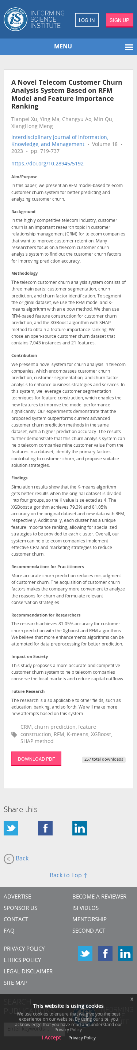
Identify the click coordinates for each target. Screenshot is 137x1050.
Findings (19, 478)
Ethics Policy (22, 960)
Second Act (88, 931)
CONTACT (16, 920)
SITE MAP (15, 983)
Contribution (24, 356)
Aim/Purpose (24, 177)
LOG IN (87, 20)
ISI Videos (85, 908)
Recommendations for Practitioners (47, 567)
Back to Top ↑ (69, 876)
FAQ (9, 931)
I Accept (51, 1038)
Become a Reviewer (99, 897)
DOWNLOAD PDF (36, 759)
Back (21, 859)
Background (23, 212)
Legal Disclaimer (28, 972)
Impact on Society (29, 657)
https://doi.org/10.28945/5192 (47, 164)
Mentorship (89, 920)
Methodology (24, 274)
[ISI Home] (34, 19)
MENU (63, 47)
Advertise (17, 897)
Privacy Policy (24, 949)
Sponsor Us (20, 908)
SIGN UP (119, 20)
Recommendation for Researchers (45, 616)
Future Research (28, 692)
